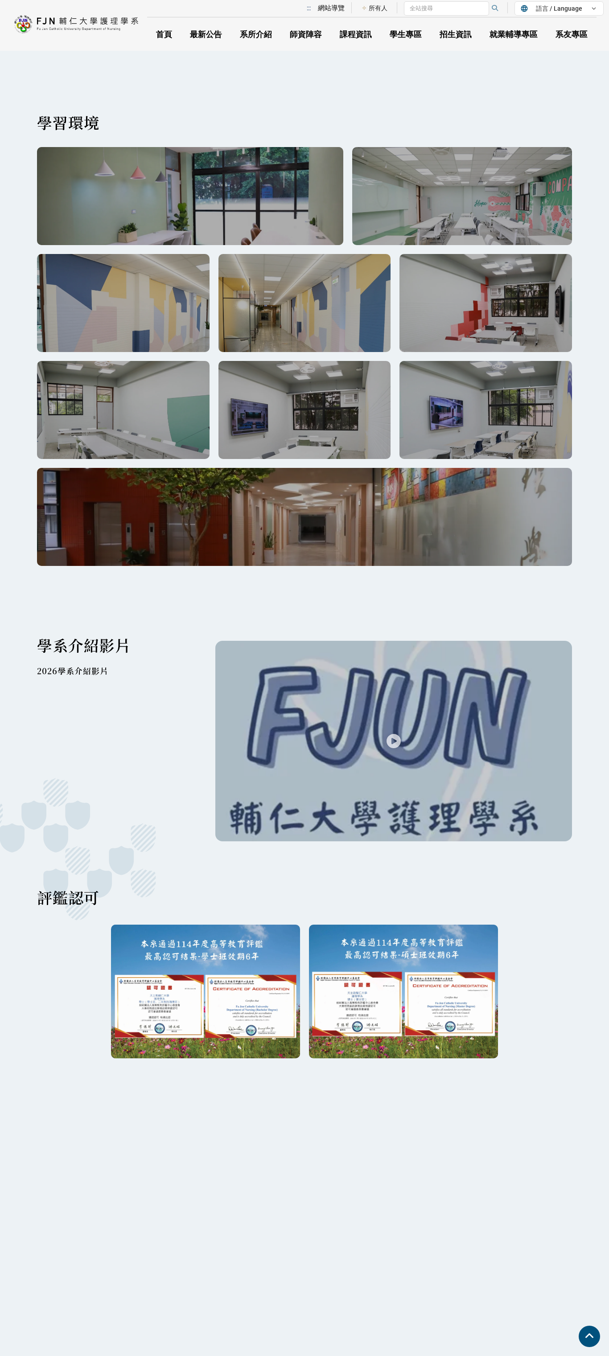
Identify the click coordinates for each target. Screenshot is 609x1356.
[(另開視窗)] (304, 517)
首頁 (164, 34)
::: (309, 8)
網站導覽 (331, 8)
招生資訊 (456, 34)
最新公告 (206, 34)
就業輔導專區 (514, 34)
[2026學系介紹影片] (393, 741)
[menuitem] (374, 8)
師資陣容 (306, 34)
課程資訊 (356, 34)
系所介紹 (256, 34)
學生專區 (406, 34)
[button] (80, 25)
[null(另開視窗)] (190, 196)
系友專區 (572, 34)
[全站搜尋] (495, 8)
